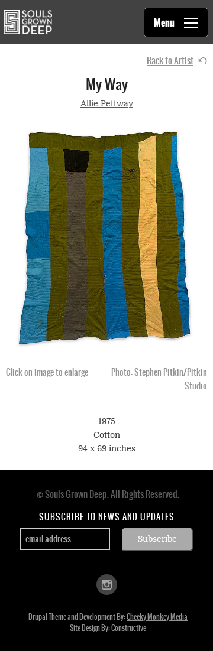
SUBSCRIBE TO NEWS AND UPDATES (107, 516)
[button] (106, 238)
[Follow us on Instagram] (106, 583)
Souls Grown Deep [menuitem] (27, 22)
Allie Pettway (106, 104)
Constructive (128, 628)
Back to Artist (170, 60)
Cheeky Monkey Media (157, 616)
